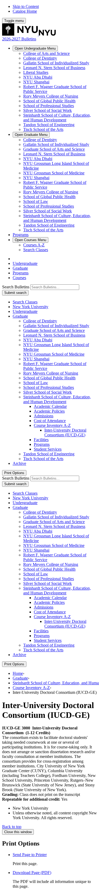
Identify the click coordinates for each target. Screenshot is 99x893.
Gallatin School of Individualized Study (56, 63)
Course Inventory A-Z (31, 687)
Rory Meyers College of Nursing (50, 96)
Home (18, 673)
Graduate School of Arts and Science (54, 149)
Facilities (41, 439)
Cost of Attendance (50, 420)
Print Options (14, 473)
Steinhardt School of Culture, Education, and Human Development (57, 117)
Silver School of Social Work (47, 110)
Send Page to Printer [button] (30, 854)
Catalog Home (25, 11)
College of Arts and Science (46, 53)
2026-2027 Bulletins (19, 39)
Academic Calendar (50, 406)
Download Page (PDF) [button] (32, 872)
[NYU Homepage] (29, 34)
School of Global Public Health (49, 101)
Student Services (48, 449)
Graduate (31, 135)
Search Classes (35, 249)
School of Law (35, 201)
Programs (21, 234)
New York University (30, 306)
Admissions (43, 416)
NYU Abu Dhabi (37, 77)
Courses (30, 240)
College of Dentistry (40, 58)
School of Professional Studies (48, 105)
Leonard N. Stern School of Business (54, 67)
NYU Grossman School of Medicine (53, 173)
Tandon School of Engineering (48, 124)
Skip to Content (26, 6)
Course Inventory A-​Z (52, 425)
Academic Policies (49, 411)
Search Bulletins (15, 287)
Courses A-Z (34, 245)
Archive (19, 463)
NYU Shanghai (36, 82)
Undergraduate (35, 48)
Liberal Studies (35, 72)
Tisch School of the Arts (43, 129)
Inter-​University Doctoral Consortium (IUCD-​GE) (65, 432)
